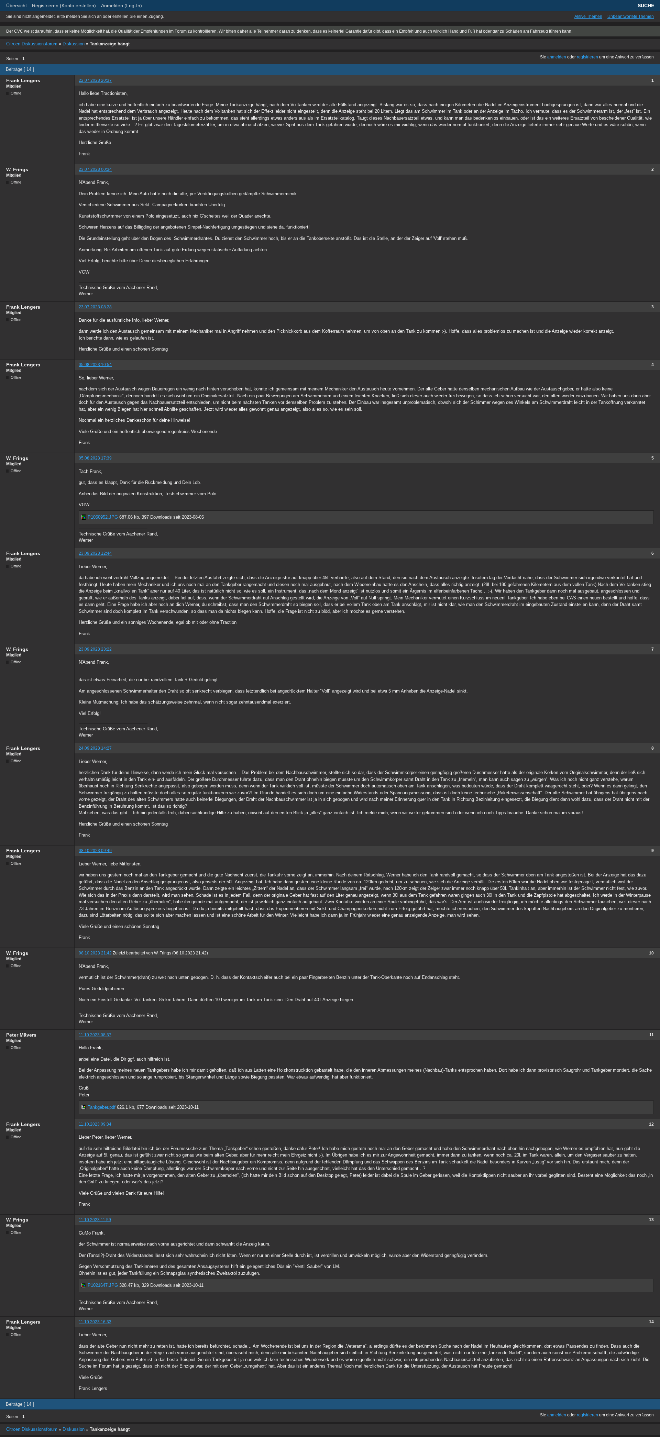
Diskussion (74, 43)
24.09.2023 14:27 (95, 748)
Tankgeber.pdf (101, 1107)
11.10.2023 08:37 (95, 1034)
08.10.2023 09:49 (95, 850)
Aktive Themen (588, 16)
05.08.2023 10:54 (95, 364)
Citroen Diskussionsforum (31, 43)
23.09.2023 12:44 (95, 553)
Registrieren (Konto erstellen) (64, 5)
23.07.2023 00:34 (95, 169)
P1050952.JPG (102, 517)
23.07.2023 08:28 (95, 307)
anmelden (556, 57)
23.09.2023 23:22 (95, 649)
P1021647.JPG (102, 1285)
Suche (646, 5)
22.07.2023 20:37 (95, 80)
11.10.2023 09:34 (95, 1124)
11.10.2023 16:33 (95, 1321)
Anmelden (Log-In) (121, 5)
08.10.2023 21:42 (95, 953)
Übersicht (16, 5)
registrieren (587, 57)
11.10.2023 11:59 (95, 1219)
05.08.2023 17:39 (95, 458)
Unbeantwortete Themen (630, 16)
